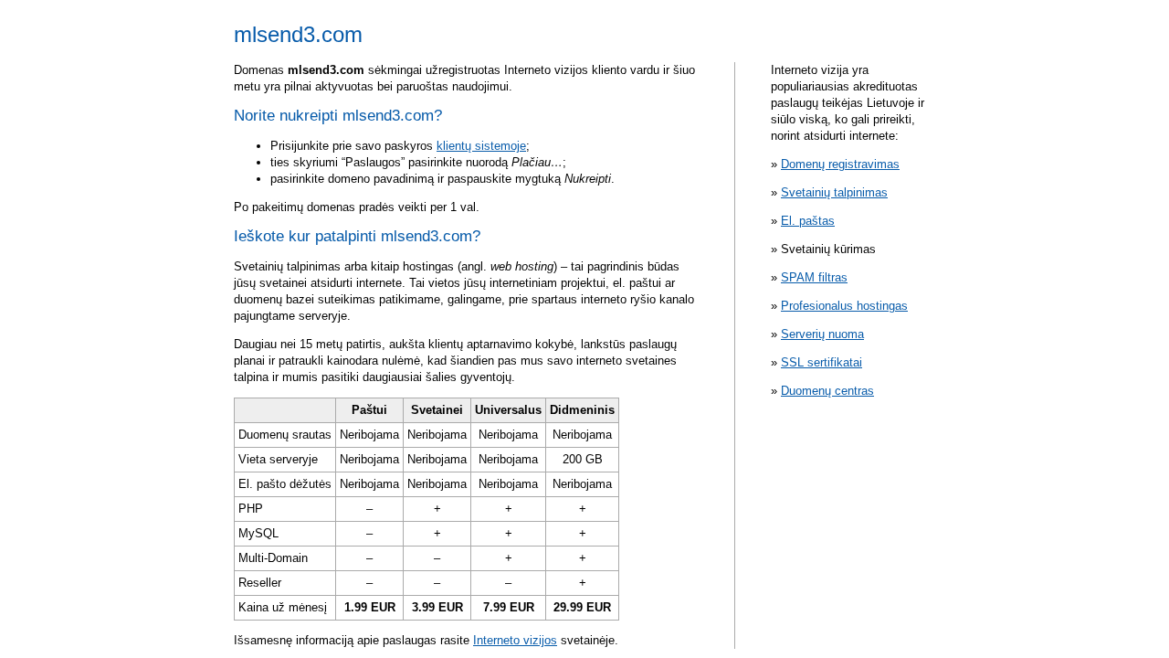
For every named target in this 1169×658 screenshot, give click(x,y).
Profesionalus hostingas (844, 306)
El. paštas (808, 221)
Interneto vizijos (515, 640)
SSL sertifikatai (821, 362)
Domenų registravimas (840, 164)
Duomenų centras (827, 391)
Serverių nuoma (822, 334)
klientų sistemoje (481, 146)
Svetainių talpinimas (834, 192)
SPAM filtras (814, 277)
